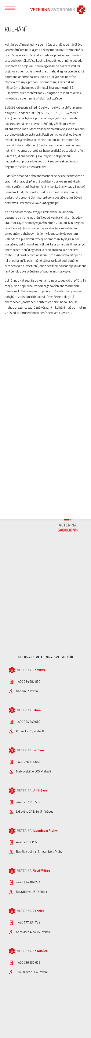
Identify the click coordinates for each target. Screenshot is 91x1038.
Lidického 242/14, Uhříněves (35, 811)
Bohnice (38, 910)
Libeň (37, 710)
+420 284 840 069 (28, 721)
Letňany (39, 750)
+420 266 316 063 (28, 761)
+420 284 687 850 (28, 681)
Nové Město (41, 870)
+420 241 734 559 (28, 842)
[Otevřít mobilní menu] (10, 8)
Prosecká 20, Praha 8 (30, 731)
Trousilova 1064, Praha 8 (32, 972)
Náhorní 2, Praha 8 (28, 691)
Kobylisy (39, 669)
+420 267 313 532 (28, 802)
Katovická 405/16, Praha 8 (33, 931)
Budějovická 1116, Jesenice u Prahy (39, 851)
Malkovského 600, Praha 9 (33, 771)
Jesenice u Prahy (45, 830)
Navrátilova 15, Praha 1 (31, 891)
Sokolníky (40, 950)
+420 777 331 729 (28, 922)
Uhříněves (40, 790)
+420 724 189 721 (28, 882)
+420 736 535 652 (28, 962)
